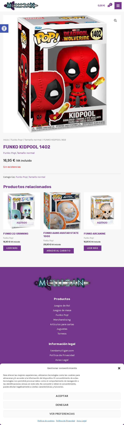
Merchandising (62, 319)
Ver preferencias (62, 413)
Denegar (62, 404)
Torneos (62, 333)
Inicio (6, 139)
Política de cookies (46, 421)
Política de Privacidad (65, 421)
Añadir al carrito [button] (59, 250)
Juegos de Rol (62, 305)
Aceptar (62, 395)
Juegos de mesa (62, 310)
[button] (4, 28)
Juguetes (62, 328)
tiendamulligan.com (62, 350)
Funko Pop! (17, 139)
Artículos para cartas (62, 324)
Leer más (12, 248)
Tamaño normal (33, 139)
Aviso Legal (82, 421)
